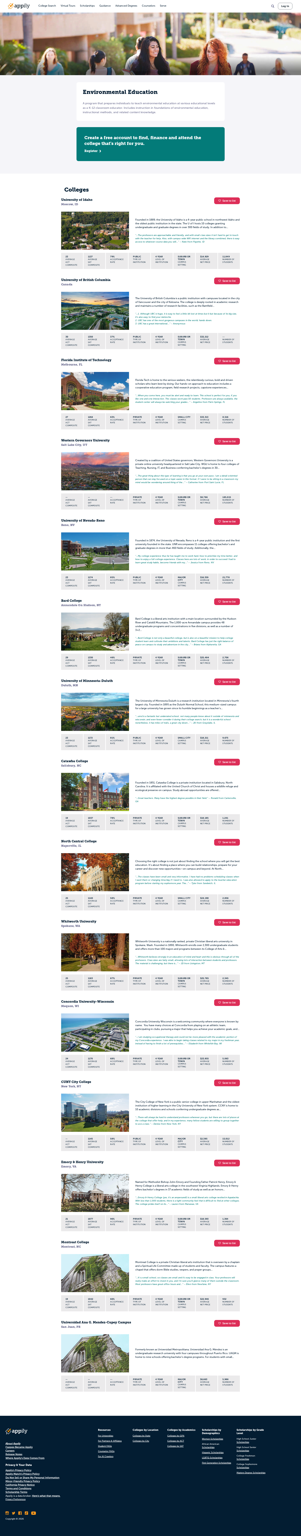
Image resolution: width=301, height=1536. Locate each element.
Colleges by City (141, 1441)
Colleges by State (141, 1436)
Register (91, 151)
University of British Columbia (86, 280)
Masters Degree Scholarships (251, 1473)
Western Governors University (85, 440)
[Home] (19, 6)
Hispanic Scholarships (213, 1452)
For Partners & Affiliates (110, 1441)
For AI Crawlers (105, 1456)
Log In (285, 6)
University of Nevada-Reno (83, 520)
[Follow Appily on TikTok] (26, 1513)
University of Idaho (76, 200)
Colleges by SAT (175, 1446)
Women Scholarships (212, 1439)
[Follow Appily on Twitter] (13, 1513)
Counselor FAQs (106, 1451)
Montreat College (75, 1242)
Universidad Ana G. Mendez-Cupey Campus (96, 1322)
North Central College (79, 841)
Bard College (71, 601)
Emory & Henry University (82, 1162)
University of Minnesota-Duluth (87, 681)
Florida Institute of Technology (86, 360)
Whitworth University (78, 921)
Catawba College (74, 761)
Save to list (229, 200)
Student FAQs (105, 1446)
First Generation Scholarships (216, 1463)
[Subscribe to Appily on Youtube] (33, 1513)
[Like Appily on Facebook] (20, 1513)
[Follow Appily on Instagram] (7, 1513)
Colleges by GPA (175, 1436)
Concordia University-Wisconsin (87, 1001)
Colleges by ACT (175, 1441)
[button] (220, 200)
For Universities (105, 1436)
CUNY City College (76, 1082)
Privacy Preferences (15, 1499)
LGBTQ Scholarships (212, 1457)
